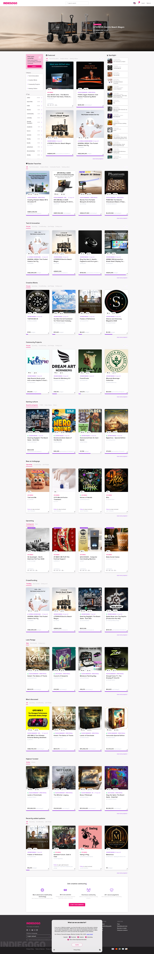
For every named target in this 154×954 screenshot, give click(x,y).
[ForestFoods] (90, 361)
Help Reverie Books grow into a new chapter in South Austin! (37, 380)
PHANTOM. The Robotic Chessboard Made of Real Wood (115, 202)
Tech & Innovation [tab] (54, 58)
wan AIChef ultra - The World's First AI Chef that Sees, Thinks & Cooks (58, 97)
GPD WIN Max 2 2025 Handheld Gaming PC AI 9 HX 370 (63, 202)
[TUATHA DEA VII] (37, 301)
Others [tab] (55, 405)
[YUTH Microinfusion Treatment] (64, 480)
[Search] (67, 3)
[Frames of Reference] (90, 301)
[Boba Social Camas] (116, 539)
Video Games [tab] (48, 405)
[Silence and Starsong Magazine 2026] (116, 301)
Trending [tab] (28, 583)
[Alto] (116, 480)
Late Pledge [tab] (51, 226)
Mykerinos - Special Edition (115, 438)
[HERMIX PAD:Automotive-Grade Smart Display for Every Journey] (116, 242)
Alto (107, 497)
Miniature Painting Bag (88, 676)
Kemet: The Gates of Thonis (37, 676)
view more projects (98, 158)
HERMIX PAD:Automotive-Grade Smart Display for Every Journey (114, 261)
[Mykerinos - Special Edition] (116, 420)
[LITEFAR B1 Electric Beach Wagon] (59, 124)
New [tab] (36, 524)
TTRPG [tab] (41, 405)
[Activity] (139, 3)
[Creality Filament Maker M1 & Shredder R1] (37, 182)
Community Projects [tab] (55, 167)
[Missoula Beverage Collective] (116, 361)
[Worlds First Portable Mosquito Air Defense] (90, 182)
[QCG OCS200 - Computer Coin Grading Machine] (90, 539)
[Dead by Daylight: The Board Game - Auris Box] (37, 420)
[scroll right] (102, 59)
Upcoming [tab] (34, 226)
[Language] (135, 3)
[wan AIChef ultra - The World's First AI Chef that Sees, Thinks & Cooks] (59, 75)
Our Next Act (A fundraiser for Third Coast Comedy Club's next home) (63, 321)
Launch (34, 66)
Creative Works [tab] (64, 58)
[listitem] (34, 98)
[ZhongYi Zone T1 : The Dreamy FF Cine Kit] (116, 658)
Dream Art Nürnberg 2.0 (62, 378)
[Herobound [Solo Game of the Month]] (64, 420)
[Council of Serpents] (64, 658)
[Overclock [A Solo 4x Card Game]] (90, 420)
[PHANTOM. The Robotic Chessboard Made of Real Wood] (116, 182)
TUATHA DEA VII (32, 319)
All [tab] (47, 58)
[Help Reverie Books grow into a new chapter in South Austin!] (37, 361)
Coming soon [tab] (30, 524)
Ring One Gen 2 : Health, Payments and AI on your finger (88, 261)
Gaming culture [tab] (66, 167)
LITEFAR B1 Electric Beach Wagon (59, 143)
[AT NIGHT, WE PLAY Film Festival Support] (64, 539)
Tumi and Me (31, 497)
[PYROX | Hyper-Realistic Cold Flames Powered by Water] (90, 75)
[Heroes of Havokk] (90, 480)
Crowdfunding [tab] (42, 226)
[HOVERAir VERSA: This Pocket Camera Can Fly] (90, 124)
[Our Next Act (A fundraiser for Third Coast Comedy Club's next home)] (64, 301)
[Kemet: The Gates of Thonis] (37, 658)
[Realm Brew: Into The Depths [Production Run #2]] (116, 599)
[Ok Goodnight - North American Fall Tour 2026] (37, 539)
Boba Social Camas (113, 557)
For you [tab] (28, 226)
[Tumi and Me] (37, 480)
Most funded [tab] (36, 583)
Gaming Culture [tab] (74, 58)
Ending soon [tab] (59, 226)
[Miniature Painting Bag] (90, 658)
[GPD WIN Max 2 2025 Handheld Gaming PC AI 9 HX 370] (64, 182)
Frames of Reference (87, 319)
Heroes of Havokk (86, 497)
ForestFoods (84, 378)
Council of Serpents (61, 676)
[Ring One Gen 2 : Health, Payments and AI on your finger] (90, 242)
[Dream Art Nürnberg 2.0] (64, 361)
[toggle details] (73, 106)
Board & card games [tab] (32, 405)
